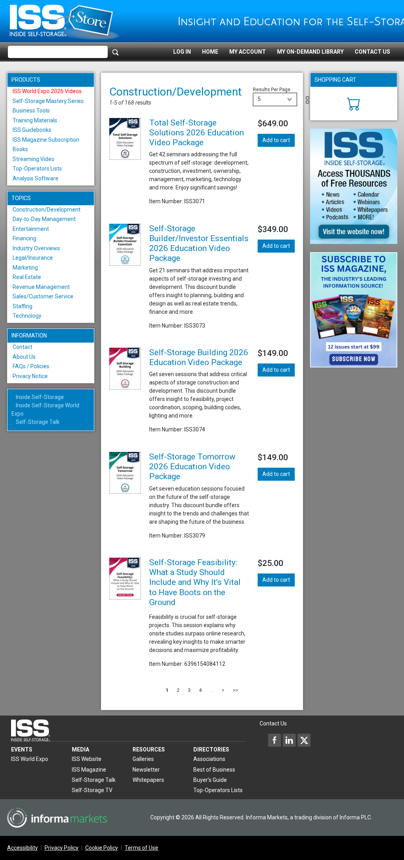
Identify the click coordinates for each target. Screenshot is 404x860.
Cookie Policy (101, 848)
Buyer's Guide (210, 780)
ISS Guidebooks (32, 130)
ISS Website (86, 759)
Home (210, 52)
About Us (24, 357)
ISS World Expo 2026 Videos (47, 91)
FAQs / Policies (31, 366)
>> (235, 690)
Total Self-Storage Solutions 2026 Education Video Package (196, 132)
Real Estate (27, 277)
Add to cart (276, 140)
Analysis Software (35, 178)
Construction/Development (46, 209)
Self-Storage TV (92, 790)
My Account (247, 52)
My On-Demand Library (310, 52)
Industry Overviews (36, 248)
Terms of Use (141, 848)
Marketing (25, 267)
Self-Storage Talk (38, 422)
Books (20, 149)
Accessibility (22, 848)
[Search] (115, 52)
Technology (27, 316)
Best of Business (214, 769)
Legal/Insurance (33, 258)
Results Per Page (271, 89)
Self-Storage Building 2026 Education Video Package (198, 357)
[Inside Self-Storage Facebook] (274, 740)
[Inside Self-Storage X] (303, 740)
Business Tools (31, 110)
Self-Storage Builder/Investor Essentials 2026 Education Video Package (199, 243)
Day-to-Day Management (44, 219)
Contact (22, 347)
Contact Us (372, 52)
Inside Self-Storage (40, 397)
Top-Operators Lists (37, 168)
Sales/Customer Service (43, 296)
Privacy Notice (30, 376)
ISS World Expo (29, 759)
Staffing (22, 306)
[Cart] (354, 103)
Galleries (143, 759)
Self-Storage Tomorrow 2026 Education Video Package (192, 466)
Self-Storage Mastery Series (48, 101)
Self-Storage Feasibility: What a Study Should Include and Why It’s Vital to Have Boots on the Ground (195, 582)
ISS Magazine (89, 769)
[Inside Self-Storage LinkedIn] (289, 740)
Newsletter (146, 769)
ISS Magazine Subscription (46, 140)
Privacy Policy (62, 848)
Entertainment (31, 229)
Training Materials (35, 120)
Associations (209, 759)
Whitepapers (148, 780)
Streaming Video (33, 159)
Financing (24, 238)
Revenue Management (41, 287)
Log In (182, 52)
